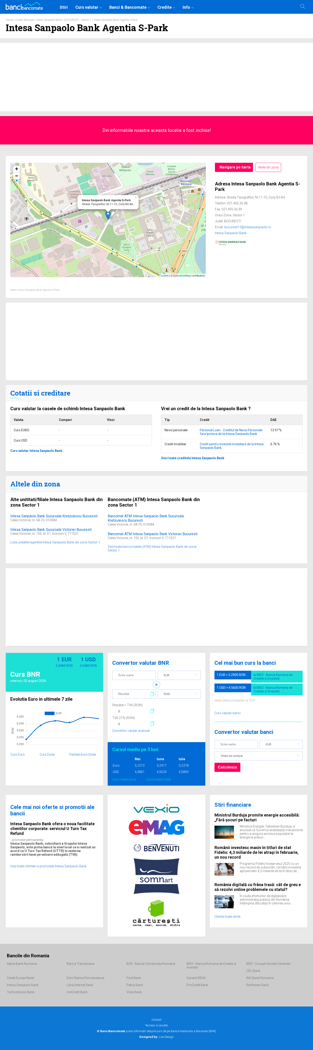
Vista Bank (134, 992)
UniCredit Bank (77, 992)
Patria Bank (134, 985)
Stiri (64, 7)
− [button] (16, 176)
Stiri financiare (232, 805)
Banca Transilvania (80, 964)
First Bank (133, 978)
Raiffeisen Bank (257, 985)
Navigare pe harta (235, 167)
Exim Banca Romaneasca (85, 978)
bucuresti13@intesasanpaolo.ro (247, 227)
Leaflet (164, 275)
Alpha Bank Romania (22, 964)
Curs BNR (25, 674)
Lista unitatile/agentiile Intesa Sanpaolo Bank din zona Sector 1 (55, 542)
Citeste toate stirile (227, 916)
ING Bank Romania (260, 978)
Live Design (156, 1037)
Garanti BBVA (196, 978)
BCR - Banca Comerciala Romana (150, 964)
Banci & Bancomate (127, 7)
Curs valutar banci (227, 713)
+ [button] (16, 169)
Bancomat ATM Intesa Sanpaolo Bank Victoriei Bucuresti (153, 534)
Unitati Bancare (24, 20)
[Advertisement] (156, 77)
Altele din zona (268, 167)
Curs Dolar (47, 754)
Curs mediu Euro (124, 779)
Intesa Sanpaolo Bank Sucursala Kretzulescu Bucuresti (54, 516)
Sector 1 (86, 20)
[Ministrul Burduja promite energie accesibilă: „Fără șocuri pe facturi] (227, 832)
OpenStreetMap (182, 275)
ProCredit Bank (197, 985)
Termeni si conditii (156, 1025)
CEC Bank (253, 971)
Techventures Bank (20, 992)
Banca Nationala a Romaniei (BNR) (193, 1031)
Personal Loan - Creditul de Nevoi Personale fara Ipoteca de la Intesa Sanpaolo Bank (231, 432)
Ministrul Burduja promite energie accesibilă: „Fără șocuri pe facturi (257, 817)
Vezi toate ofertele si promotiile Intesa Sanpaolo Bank (48, 866)
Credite (164, 7)
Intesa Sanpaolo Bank (49, 20)
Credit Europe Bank (20, 978)
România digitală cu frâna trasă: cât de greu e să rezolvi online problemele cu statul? (257, 887)
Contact (156, 1019)
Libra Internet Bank (80, 985)
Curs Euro (17, 754)
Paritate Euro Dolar (82, 754)
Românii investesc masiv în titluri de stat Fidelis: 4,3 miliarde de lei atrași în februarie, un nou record (256, 852)
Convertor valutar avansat (131, 731)
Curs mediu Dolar (158, 779)
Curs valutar (86, 7)
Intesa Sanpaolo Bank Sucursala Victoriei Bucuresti (51, 529)
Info (186, 7)
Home (9, 20)
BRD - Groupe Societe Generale (268, 964)
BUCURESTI (71, 20)
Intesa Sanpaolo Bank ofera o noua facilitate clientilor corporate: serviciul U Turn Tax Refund (52, 828)
